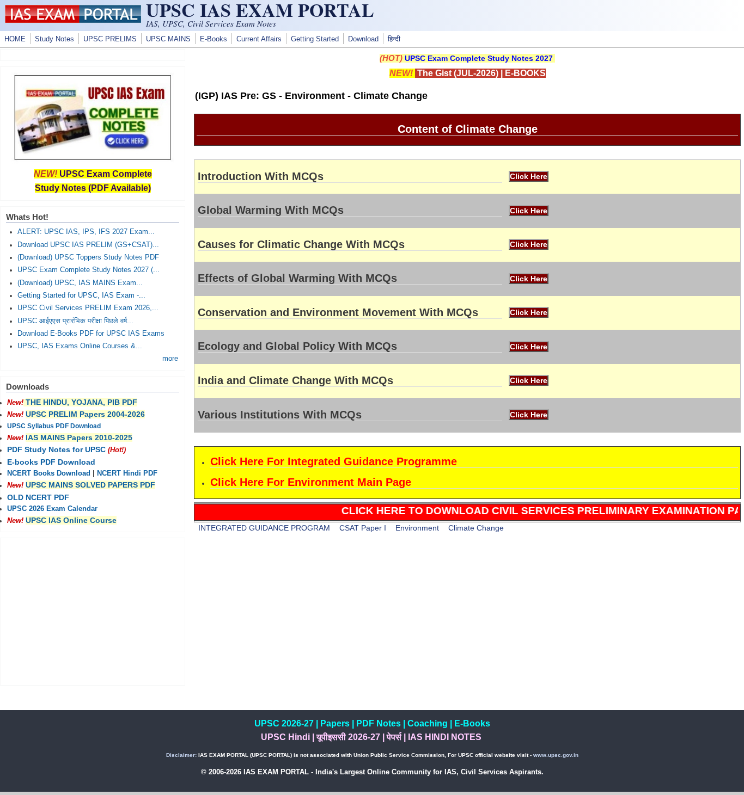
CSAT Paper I (362, 527)
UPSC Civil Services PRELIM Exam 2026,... (87, 308)
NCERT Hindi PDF (127, 473)
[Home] (73, 20)
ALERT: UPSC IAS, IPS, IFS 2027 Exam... (86, 232)
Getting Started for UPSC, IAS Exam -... (81, 295)
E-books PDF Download (51, 462)
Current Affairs (259, 39)
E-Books (213, 39)
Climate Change (476, 527)
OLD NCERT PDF (38, 497)
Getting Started (315, 39)
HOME (15, 39)
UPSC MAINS (168, 39)
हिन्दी (394, 39)
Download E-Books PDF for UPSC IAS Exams (90, 333)
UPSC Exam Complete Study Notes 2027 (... (88, 270)
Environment (417, 527)
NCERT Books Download (48, 473)
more (170, 358)
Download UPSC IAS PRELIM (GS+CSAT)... (88, 245)
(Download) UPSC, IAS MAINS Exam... (80, 283)
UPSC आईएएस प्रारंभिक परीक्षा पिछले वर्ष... (75, 321)
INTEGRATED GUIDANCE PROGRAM (264, 527)
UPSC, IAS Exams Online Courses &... (79, 346)
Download (363, 39)
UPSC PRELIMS (110, 39)
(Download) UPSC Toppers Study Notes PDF (88, 257)
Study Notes (54, 39)
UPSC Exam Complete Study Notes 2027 (479, 58)
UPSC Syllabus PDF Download (54, 426)
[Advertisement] (467, 634)
